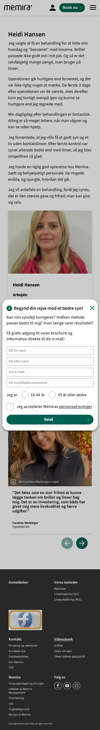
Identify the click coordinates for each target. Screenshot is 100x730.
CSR (11, 668)
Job (11, 704)
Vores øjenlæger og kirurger (26, 684)
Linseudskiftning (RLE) (68, 600)
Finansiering (16, 698)
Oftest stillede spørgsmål (69, 657)
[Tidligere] (67, 543)
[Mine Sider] (52, 7)
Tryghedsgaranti (19, 709)
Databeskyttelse (18, 657)
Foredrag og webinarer (23, 646)
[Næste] (82, 543)
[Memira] (18, 7)
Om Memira (16, 662)
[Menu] (93, 7)
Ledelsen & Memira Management (20, 691)
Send (48, 419)
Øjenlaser (60, 589)
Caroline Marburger (25, 523)
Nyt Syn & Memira (20, 715)
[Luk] (92, 308)
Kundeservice (17, 651)
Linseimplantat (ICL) (66, 594)
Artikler (58, 646)
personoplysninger (75, 407)
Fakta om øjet (62, 651)
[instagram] (76, 688)
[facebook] (58, 688)
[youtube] (67, 688)
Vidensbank (63, 639)
